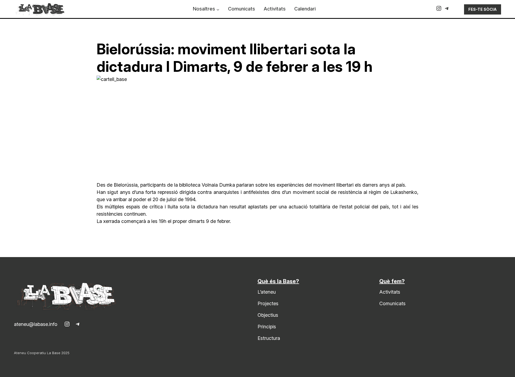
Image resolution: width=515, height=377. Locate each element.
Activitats (389, 292)
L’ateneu (267, 292)
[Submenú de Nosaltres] (217, 9)
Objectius (268, 315)
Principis (267, 326)
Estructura (269, 338)
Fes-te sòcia (482, 9)
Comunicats (392, 303)
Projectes (268, 303)
